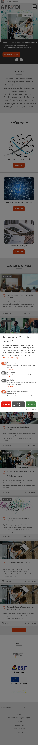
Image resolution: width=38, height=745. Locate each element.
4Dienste (10, 369)
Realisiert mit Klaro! (31, 409)
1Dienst (10, 386)
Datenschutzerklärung (10, 357)
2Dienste (10, 377)
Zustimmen (31, 404)
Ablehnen (6, 404)
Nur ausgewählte (18, 404)
